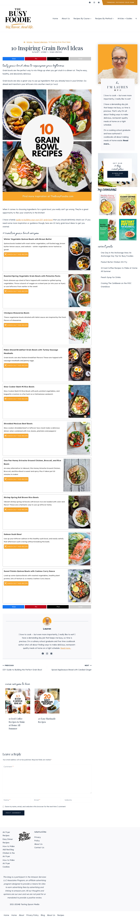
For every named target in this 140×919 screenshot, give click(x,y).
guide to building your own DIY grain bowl (34, 220)
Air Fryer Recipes (6, 834)
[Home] (24, 42)
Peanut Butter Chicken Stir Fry (114, 262)
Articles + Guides (125, 18)
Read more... (65, 648)
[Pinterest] (98, 2)
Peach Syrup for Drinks (111, 277)
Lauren (36, 52)
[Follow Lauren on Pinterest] (51, 653)
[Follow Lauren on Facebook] (43, 653)
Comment (8, 766)
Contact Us (39, 847)
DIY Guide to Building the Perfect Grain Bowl (22, 667)
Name (7, 800)
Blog (43, 915)
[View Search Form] (136, 18)
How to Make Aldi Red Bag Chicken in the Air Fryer (9, 851)
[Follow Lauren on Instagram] (47, 653)
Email (37, 800)
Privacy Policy (32, 915)
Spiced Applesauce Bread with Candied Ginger (71, 667)
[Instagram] (94, 2)
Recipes (60, 915)
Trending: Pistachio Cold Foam (120, 2)
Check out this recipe (17, 254)
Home (55, 18)
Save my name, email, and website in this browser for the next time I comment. (35, 806)
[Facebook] (89, 2)
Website (68, 800)
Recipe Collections (56, 52)
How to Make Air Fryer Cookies (9, 863)
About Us (66, 18)
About (21, 915)
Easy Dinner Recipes (8, 841)
